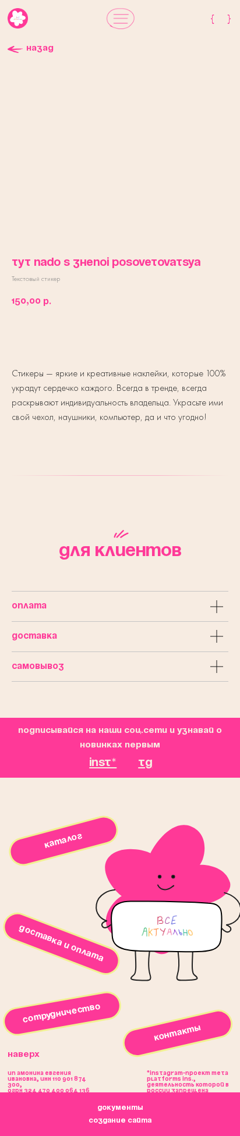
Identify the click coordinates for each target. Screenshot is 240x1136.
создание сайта (120, 1120)
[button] (120, 18)
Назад (40, 48)
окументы (120, 1108)
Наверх (24, 1054)
